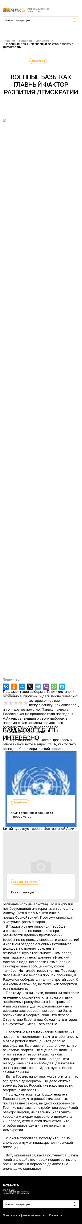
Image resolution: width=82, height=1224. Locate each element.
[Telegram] (38, 687)
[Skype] (62, 687)
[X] (30, 687)
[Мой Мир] (22, 687)
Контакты (55, 1215)
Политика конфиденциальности (23, 1215)
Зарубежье (38, 60)
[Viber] (46, 687)
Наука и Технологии (25, 881)
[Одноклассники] (14, 687)
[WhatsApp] (54, 687)
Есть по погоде (22, 892)
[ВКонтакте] (6, 687)
